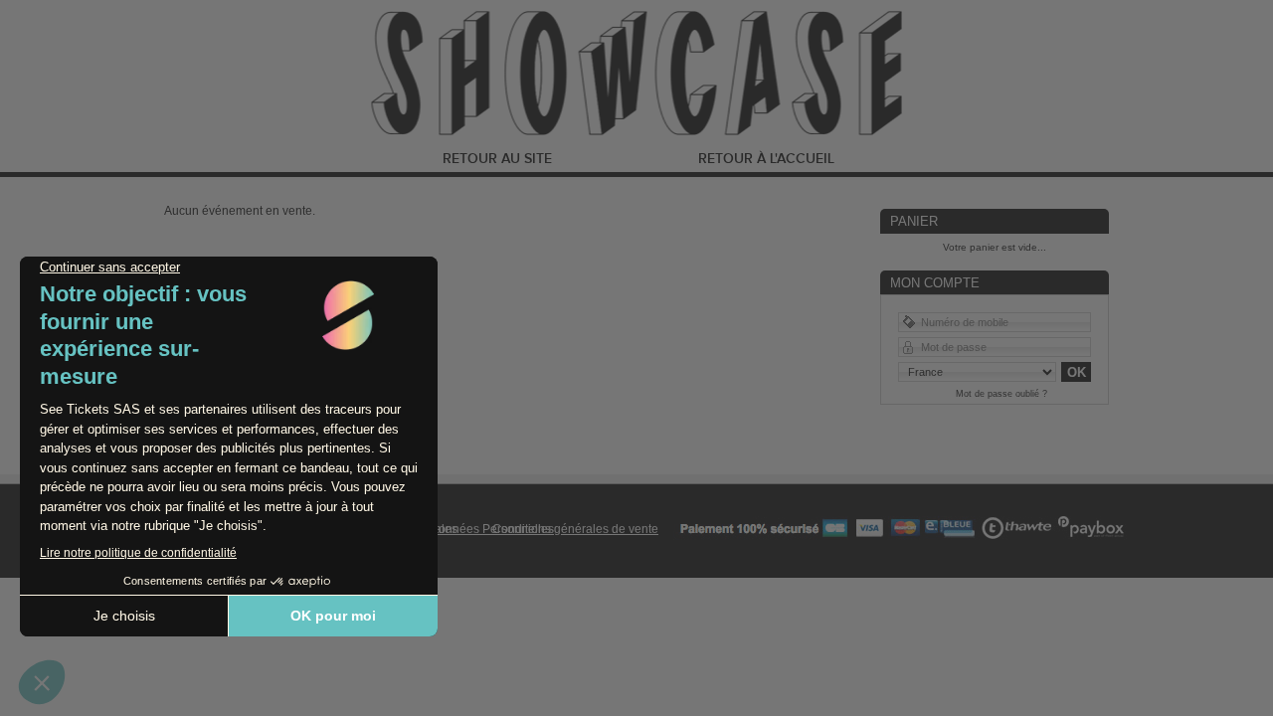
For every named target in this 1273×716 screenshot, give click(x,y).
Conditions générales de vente (575, 529)
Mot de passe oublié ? (1001, 394)
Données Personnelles (492, 529)
